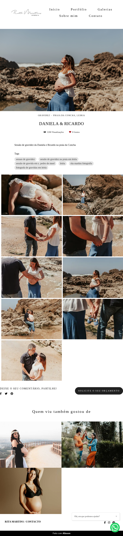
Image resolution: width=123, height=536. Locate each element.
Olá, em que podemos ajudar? (87, 516)
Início (54, 9)
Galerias (105, 9)
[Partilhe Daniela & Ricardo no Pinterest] (12, 393)
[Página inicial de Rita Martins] (25, 12)
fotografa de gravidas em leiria (31, 167)
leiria (62, 163)
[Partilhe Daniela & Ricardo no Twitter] (6, 393)
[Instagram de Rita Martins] (109, 522)
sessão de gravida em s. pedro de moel (35, 163)
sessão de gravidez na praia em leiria (58, 159)
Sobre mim (68, 16)
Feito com (61, 533)
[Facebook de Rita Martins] (105, 522)
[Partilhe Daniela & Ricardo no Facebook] (1, 393)
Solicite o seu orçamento (99, 391)
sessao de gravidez (25, 159)
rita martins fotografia (81, 163)
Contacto (33, 521)
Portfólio (79, 9)
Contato (95, 16)
